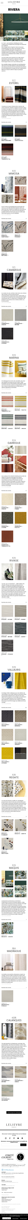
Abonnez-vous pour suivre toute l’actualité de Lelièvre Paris (14, 1142)
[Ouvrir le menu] (4, 2)
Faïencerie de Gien (6, 1166)
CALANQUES (14, 1020)
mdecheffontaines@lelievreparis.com (10, 1182)
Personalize (15, 1218)
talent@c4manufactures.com (8, 1185)
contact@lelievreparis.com (7, 1174)
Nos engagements (6, 1206)
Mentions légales (5, 1207)
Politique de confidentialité (7, 1210)
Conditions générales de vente (8, 1209)
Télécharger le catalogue (14, 1112)
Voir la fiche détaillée (6, 118)
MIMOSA (14, 173)
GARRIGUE (14, 443)
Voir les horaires (5, 1194)
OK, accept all (6, 1218)
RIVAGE (14, 560)
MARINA (14, 357)
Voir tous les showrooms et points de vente (11, 1204)
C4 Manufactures (19, 1164)
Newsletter (4, 1212)
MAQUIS (14, 868)
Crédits (3, 1211)
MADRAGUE (14, 951)
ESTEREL (14, 83)
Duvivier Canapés (15, 1166)
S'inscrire (23, 1145)
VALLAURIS (14, 670)
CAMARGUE (14, 270)
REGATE (14, 777)
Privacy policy (23, 1218)
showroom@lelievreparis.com (8, 1178)
